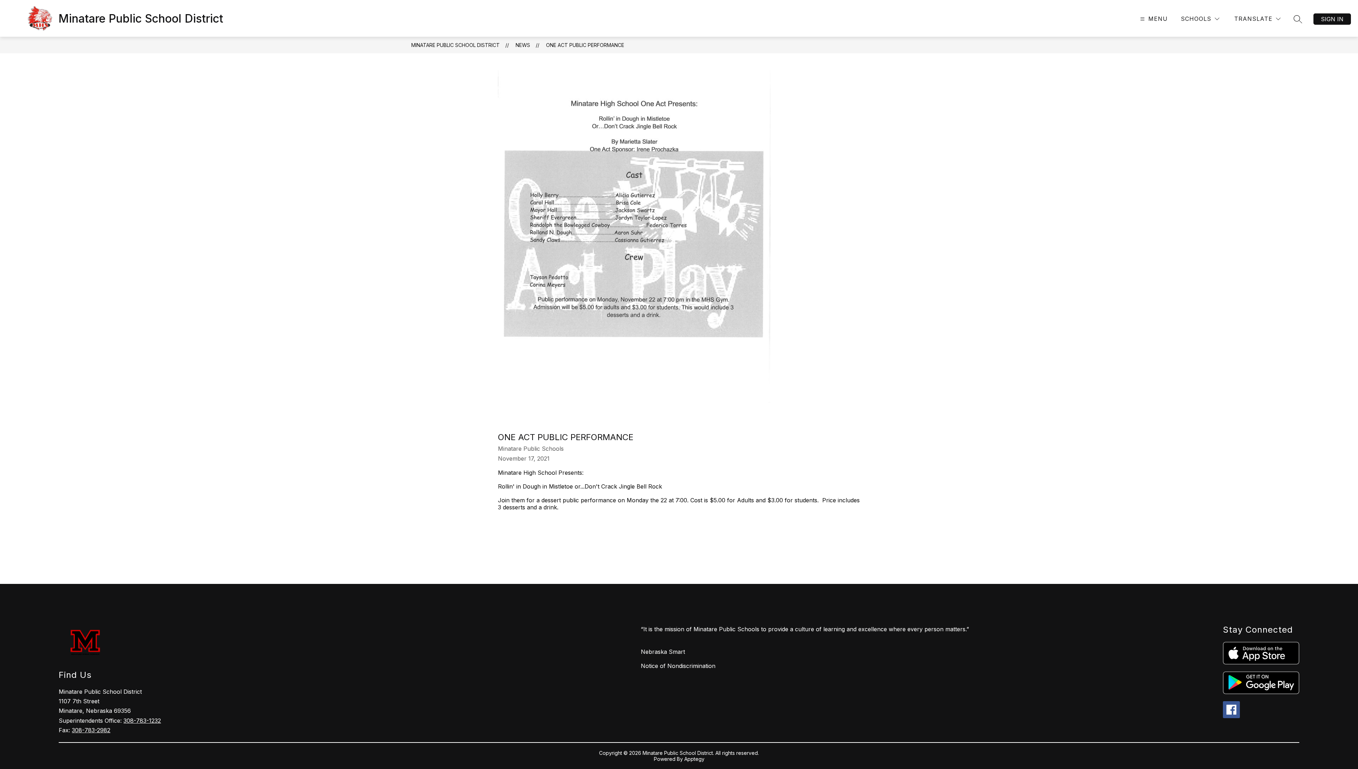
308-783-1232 (142, 720)
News (523, 45)
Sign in (1332, 19)
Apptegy (694, 759)
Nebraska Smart (663, 651)
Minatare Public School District (455, 45)
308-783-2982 (91, 730)
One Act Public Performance (585, 45)
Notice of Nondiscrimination (678, 665)
